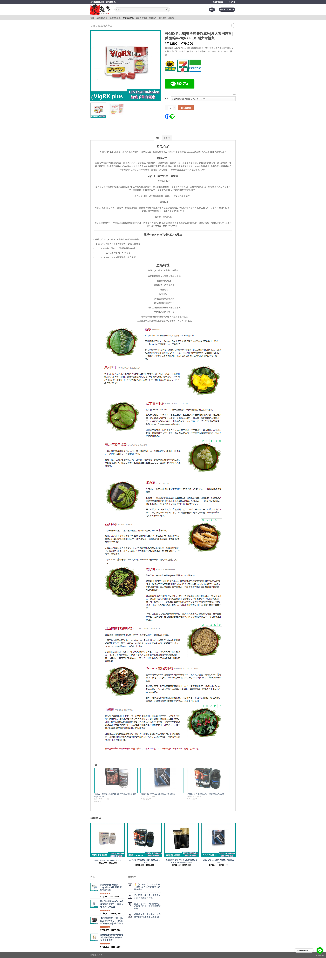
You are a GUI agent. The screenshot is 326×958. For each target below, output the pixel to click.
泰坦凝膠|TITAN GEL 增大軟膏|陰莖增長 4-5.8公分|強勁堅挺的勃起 (181, 861)
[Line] (172, 116)
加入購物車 (186, 107)
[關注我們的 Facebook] (227, 2)
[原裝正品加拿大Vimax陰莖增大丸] (107, 840)
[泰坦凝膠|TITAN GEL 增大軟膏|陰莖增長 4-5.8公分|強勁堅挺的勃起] (181, 840)
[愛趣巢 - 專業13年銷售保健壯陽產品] (100, 9)
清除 (234, 95)
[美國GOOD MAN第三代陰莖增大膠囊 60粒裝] (162, 780)
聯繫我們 (153, 17)
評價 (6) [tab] (167, 138)
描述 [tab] (157, 138)
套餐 (166, 98)
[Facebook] (167, 116)
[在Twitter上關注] (232, 2)
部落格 (171, 17)
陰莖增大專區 (128, 17)
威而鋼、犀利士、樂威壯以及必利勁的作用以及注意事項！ (147, 915)
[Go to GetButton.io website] (320, 955)
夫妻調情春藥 (141, 17)
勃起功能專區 (115, 17)
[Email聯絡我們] (234, 2)
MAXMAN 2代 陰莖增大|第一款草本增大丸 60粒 (205, 794)
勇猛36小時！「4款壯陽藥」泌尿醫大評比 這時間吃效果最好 (147, 906)
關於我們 (162, 17)
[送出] (167, 9)
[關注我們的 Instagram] (229, 2)
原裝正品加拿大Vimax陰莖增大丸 (107, 860)
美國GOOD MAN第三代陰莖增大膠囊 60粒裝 (157, 794)
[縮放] (93, 97)
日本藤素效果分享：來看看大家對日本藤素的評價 (147, 896)
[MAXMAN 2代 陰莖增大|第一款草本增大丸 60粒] (208, 780)
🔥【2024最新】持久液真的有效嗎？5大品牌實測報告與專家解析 (147, 887)
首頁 (92, 17)
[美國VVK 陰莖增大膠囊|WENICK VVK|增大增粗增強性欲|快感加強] (116, 780)
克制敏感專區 (101, 17)
